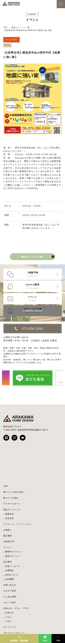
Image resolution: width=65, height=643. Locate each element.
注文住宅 (9, 518)
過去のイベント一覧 (20, 27)
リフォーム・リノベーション (17, 524)
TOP (5, 27)
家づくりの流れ (10, 498)
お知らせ (9, 612)
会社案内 (7, 562)
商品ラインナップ (12, 510)
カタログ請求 (32, 286)
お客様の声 (8, 541)
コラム (8, 617)
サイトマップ (9, 627)
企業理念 (9, 570)
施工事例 (7, 536)
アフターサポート (12, 504)
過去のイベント (12, 556)
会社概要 (9, 579)
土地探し (7, 530)
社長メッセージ (12, 566)
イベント (32, 299)
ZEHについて (11, 575)
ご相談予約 (32, 274)
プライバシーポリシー (14, 633)
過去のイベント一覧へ (32, 256)
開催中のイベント (14, 552)
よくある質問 (9, 597)
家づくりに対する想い (14, 492)
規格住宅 (9, 514)
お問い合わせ (9, 585)
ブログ (8, 621)
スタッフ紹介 (9, 602)
